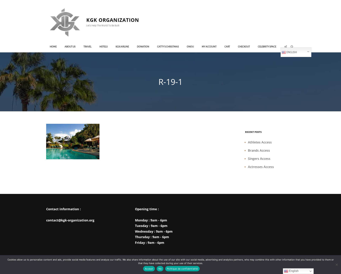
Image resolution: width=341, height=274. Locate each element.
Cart (227, 46)
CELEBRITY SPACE (267, 46)
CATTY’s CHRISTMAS (168, 46)
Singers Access (259, 158)
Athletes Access (260, 142)
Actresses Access (261, 167)
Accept (149, 268)
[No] (336, 264)
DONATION (143, 46)
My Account (209, 46)
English (291, 52)
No (160, 268)
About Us (70, 46)
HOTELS (103, 46)
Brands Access (259, 150)
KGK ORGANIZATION (112, 20)
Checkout (244, 46)
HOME (53, 46)
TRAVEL (87, 46)
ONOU (190, 46)
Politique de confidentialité (182, 268)
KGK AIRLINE (122, 46)
